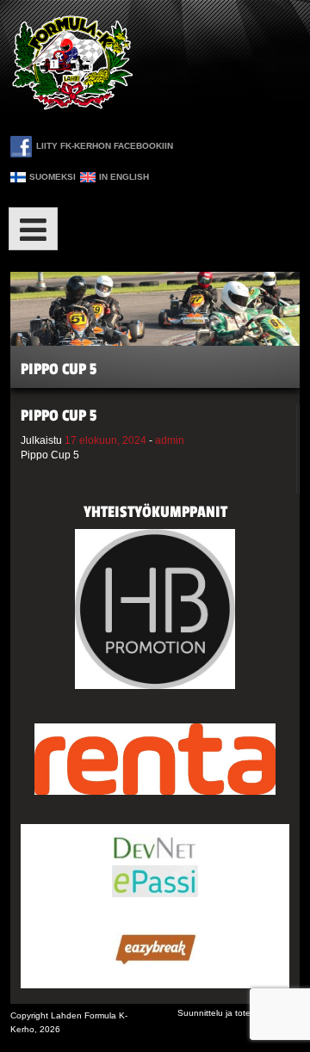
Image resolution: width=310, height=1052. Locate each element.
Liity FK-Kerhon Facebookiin (104, 146)
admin (169, 440)
